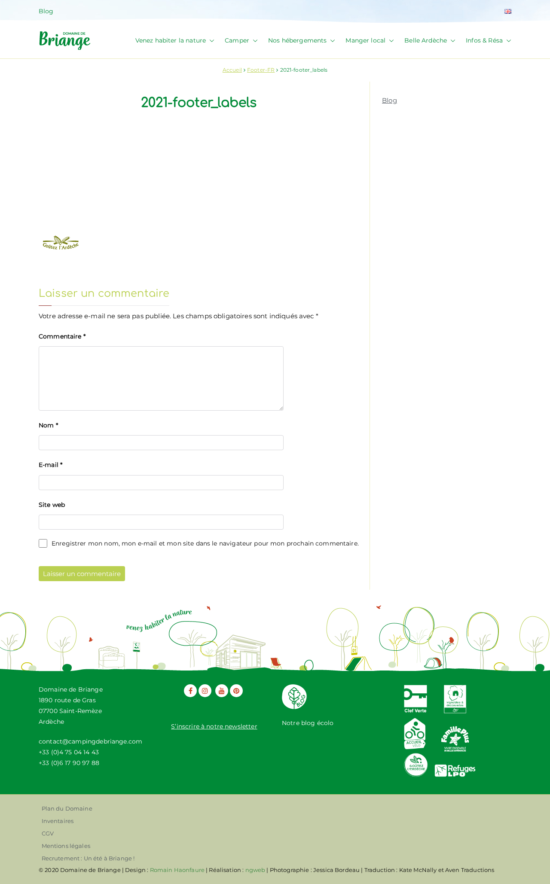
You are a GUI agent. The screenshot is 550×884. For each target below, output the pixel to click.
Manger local (365, 40)
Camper (237, 40)
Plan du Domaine (67, 808)
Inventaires (58, 820)
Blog (46, 11)
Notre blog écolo (307, 723)
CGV (48, 833)
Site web (52, 505)
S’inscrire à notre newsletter (214, 726)
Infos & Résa (484, 40)
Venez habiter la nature (170, 40)
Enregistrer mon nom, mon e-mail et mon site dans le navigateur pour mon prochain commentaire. (205, 543)
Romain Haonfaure (177, 869)
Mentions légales (66, 845)
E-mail (50, 465)
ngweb (255, 869)
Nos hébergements (297, 40)
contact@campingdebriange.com (90, 741)
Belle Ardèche (425, 40)
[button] (210, 40)
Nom (48, 425)
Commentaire (62, 336)
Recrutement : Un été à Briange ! (88, 858)
